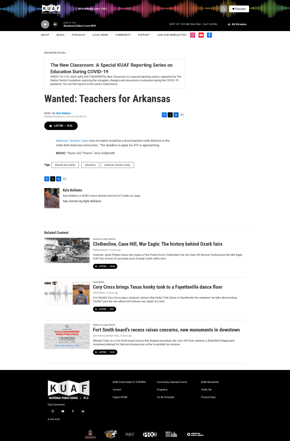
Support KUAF (120, 397)
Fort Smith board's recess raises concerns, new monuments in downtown (166, 330)
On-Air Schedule (165, 397)
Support (144, 35)
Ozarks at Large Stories (104, 239)
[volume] (55, 24)
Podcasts (78, 35)
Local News (100, 35)
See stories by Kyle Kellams (82, 201)
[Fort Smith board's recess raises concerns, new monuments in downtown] (67, 336)
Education (90, 165)
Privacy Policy (208, 397)
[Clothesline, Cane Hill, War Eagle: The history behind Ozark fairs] (67, 250)
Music (61, 35)
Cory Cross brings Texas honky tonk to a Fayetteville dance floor (157, 287)
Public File (206, 389)
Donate (240, 9)
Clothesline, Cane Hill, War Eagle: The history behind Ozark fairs (158, 244)
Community (123, 35)
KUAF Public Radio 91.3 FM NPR (129, 382)
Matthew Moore (100, 250)
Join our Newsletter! (172, 35)
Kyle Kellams (63, 113)
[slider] (60, 24)
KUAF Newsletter (210, 382)
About (45, 35)
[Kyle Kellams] (51, 198)
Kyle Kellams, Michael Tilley (106, 335)
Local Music (98, 282)
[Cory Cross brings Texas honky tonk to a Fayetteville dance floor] (67, 293)
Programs (162, 389)
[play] (45, 24)
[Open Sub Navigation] (52, 35)
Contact (117, 389)
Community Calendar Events (172, 382)
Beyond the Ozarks (55, 52)
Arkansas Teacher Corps (72, 140)
